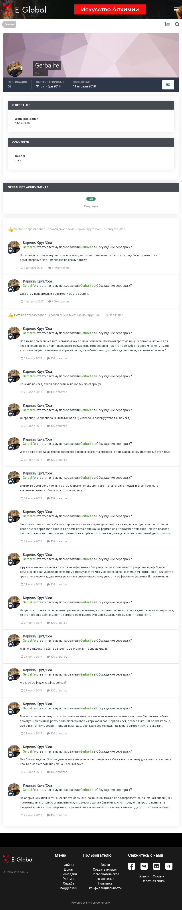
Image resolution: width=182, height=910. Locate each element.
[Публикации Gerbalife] (168, 84)
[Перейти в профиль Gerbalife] (14, 247)
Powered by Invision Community (91, 902)
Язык (143, 876)
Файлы (69, 865)
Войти (105, 865)
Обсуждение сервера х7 (114, 247)
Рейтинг (69, 879)
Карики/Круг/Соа (87, 229)
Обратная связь (153, 881)
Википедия (69, 874)
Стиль (157, 876)
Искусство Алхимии (110, 9)
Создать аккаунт (105, 869)
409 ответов (60, 267)
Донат (68, 869)
